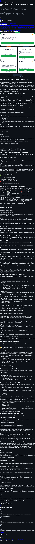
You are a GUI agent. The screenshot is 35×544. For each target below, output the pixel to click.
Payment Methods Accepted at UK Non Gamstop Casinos (19, 27)
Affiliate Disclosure (10, 539)
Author (1, 1)
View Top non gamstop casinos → (5, 19)
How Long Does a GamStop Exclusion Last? (28, 28)
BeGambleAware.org (24, 76)
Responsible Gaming (20, 539)
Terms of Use (6, 539)
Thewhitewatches (2, 0)
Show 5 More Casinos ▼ (17, 74)
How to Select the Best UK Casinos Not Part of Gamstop (22, 26)
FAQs (19, 30)
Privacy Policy (2, 539)
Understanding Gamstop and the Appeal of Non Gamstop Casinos (9, 25)
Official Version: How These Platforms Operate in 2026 (26, 25)
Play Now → (17, 42)
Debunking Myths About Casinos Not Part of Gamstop (23, 29)
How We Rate (15, 539)
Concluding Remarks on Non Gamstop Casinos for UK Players (9, 30)
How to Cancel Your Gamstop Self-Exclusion (14, 28)
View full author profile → (4, 505)
